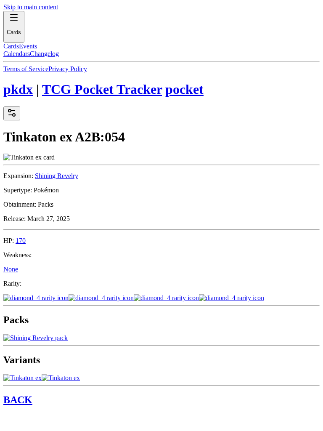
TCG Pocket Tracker (102, 89)
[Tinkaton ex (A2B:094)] (61, 377)
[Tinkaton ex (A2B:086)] (22, 377)
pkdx (18, 89)
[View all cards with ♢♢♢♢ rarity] (161, 298)
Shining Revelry (56, 175)
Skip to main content (30, 7)
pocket (184, 89)
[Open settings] (11, 113)
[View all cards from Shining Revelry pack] (35, 337)
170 (21, 240)
